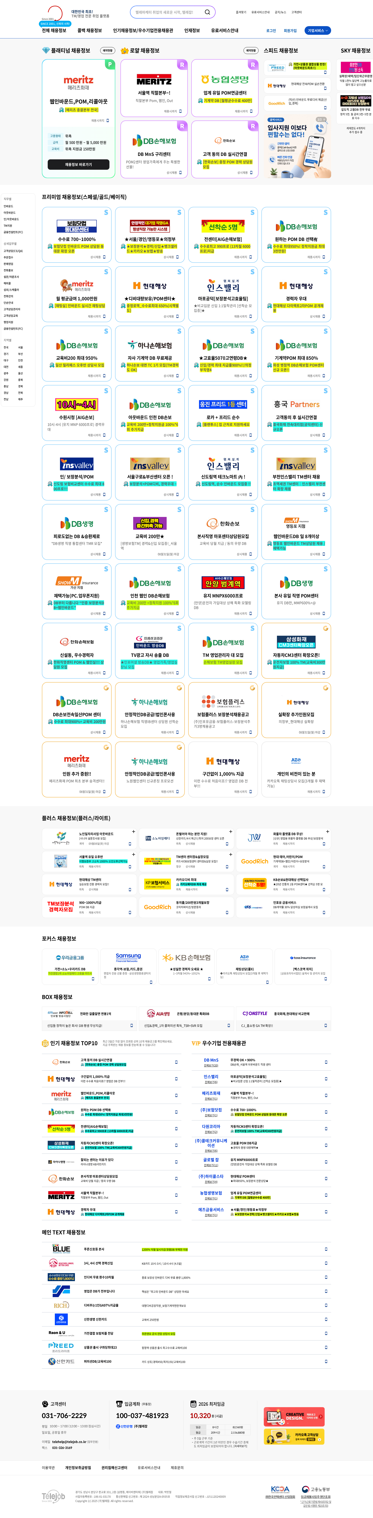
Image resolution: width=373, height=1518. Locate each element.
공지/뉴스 (280, 12)
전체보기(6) (211, 1082)
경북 (20, 386)
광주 (6, 373)
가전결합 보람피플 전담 (98, 1333)
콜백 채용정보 (89, 30)
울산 (20, 373)
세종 (20, 367)
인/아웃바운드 (11, 219)
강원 (6, 380)
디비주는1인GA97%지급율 (101, 1305)
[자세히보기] (240, 1446)
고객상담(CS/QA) (13, 251)
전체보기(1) (211, 1098)
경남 (6, 393)
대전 (6, 367)
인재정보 (192, 30)
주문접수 (8, 257)
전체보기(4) (211, 1181)
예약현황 (107, 50)
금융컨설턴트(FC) (13, 232)
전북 (20, 393)
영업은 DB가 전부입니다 (99, 1291)
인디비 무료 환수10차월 (99, 1277)
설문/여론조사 (11, 277)
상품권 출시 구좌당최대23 (100, 1347)
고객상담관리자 (12, 309)
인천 (20, 360)
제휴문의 (177, 1467)
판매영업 (8, 264)
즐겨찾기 (241, 12)
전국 (6, 347)
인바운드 (8, 206)
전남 (6, 399)
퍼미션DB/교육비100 (97, 1361)
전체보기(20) (211, 1065)
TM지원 (8, 226)
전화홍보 (8, 270)
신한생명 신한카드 (95, 1319)
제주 (20, 399)
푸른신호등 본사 (94, 1249)
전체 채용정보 (54, 30)
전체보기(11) (211, 1165)
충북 (20, 380)
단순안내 (8, 303)
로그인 (271, 30)
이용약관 (48, 1467)
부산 (20, 354)
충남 (6, 386)
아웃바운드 (10, 213)
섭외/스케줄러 (11, 290)
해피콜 (7, 283)
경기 (6, 354)
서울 (20, 347)
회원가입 (290, 30)
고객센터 (296, 12)
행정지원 (8, 322)
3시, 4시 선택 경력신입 (98, 1263)
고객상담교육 (11, 316)
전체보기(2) (211, 1132)
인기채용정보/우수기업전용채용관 (143, 30)
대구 (6, 360)
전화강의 (8, 296)
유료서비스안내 (260, 12)
